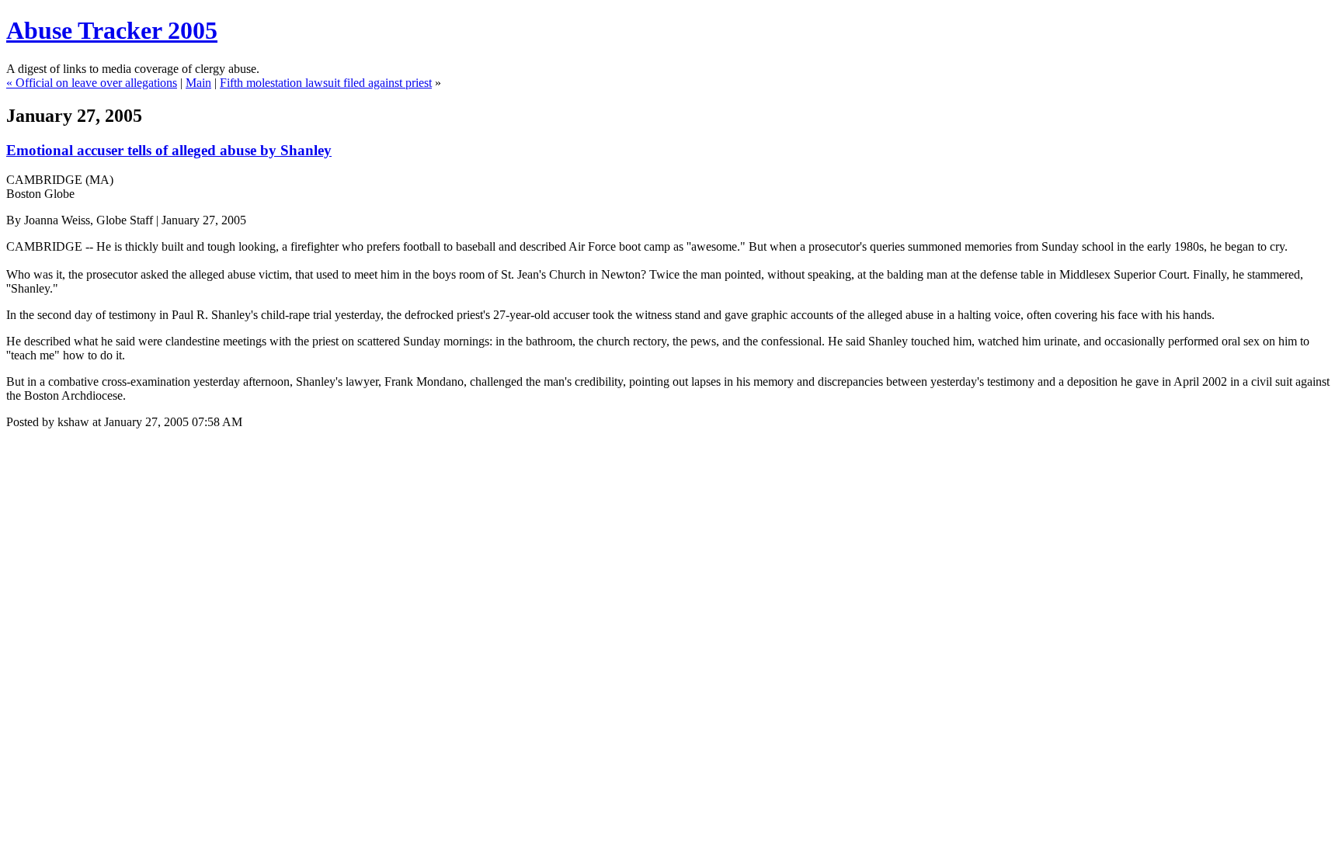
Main (198, 82)
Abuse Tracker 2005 (111, 30)
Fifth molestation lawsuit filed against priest (326, 82)
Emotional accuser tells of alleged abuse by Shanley (169, 150)
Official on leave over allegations (96, 82)
